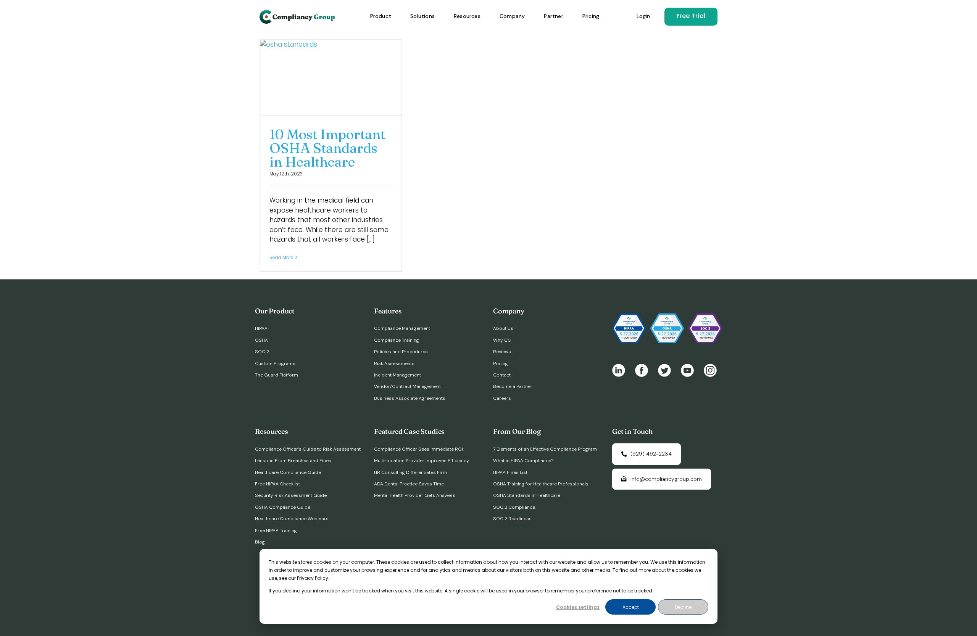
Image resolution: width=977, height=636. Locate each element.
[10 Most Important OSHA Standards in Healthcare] (330, 77)
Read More (281, 257)
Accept (630, 607)
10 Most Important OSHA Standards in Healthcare (327, 148)
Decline (683, 607)
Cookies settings (578, 607)
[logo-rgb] (298, 13)
